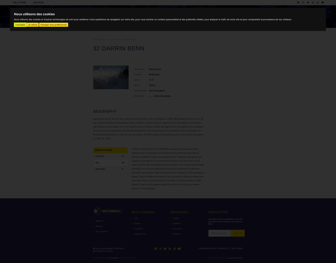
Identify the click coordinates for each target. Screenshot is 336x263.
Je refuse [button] (32, 25)
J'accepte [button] (20, 25)
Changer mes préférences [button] (53, 25)
